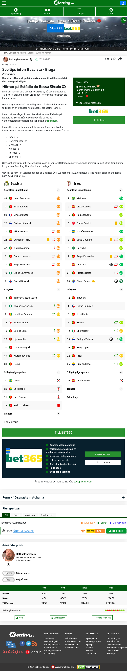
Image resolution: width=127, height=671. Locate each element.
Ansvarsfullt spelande (65, 667)
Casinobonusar (72, 647)
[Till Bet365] (99, 111)
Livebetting (49, 653)
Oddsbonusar (71, 638)
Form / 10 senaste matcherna (23, 497)
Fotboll (65, 49)
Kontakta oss (113, 641)
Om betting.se (113, 638)
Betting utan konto (52, 650)
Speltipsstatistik (103, 618)
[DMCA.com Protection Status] (88, 667)
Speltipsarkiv (59, 618)
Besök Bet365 (102, 454)
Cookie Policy (113, 650)
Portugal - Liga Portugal (79, 49)
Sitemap (111, 653)
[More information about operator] (24, 458)
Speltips (12, 53)
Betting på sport (93, 641)
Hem (4, 53)
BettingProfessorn (11, 610)
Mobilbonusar (71, 644)
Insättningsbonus (73, 641)
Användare (30, 515)
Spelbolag (49, 638)
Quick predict (47, 515)
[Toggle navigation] (4, 3)
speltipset (52, 120)
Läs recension (103, 462)
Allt (6, 515)
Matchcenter (64, 36)
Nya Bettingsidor (52, 641)
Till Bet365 (98, 120)
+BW (123, 20)
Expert (17, 515)
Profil (20, 618)
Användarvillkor (114, 644)
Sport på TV (91, 638)
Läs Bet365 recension (90, 103)
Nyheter (89, 647)
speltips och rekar (83, 481)
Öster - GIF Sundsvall (23, 530)
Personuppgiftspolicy (117, 647)
